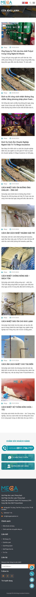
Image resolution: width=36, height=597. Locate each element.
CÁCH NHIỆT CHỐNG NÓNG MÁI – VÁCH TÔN (15, 277)
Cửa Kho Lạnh (7, 542)
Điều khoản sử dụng (8, 526)
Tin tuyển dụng (6, 581)
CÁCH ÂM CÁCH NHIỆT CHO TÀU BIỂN (17, 364)
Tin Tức (5, 552)
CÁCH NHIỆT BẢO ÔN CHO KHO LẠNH (17, 321)
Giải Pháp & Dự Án (8, 549)
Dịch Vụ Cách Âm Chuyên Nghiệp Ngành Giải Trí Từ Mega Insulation (15, 143)
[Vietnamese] (26, 3)
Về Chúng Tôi (7, 539)
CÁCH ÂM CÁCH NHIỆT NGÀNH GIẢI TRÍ (18, 233)
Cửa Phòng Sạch (7, 546)
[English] (23, 3)
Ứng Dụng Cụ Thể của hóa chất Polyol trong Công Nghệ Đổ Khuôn (17, 52)
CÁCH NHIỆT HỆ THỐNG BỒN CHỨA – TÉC (17, 408)
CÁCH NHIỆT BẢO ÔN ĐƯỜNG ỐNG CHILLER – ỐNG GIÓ (16, 188)
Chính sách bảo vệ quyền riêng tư (12, 529)
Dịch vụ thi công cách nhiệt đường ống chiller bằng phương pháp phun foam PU (17, 98)
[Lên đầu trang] (32, 592)
